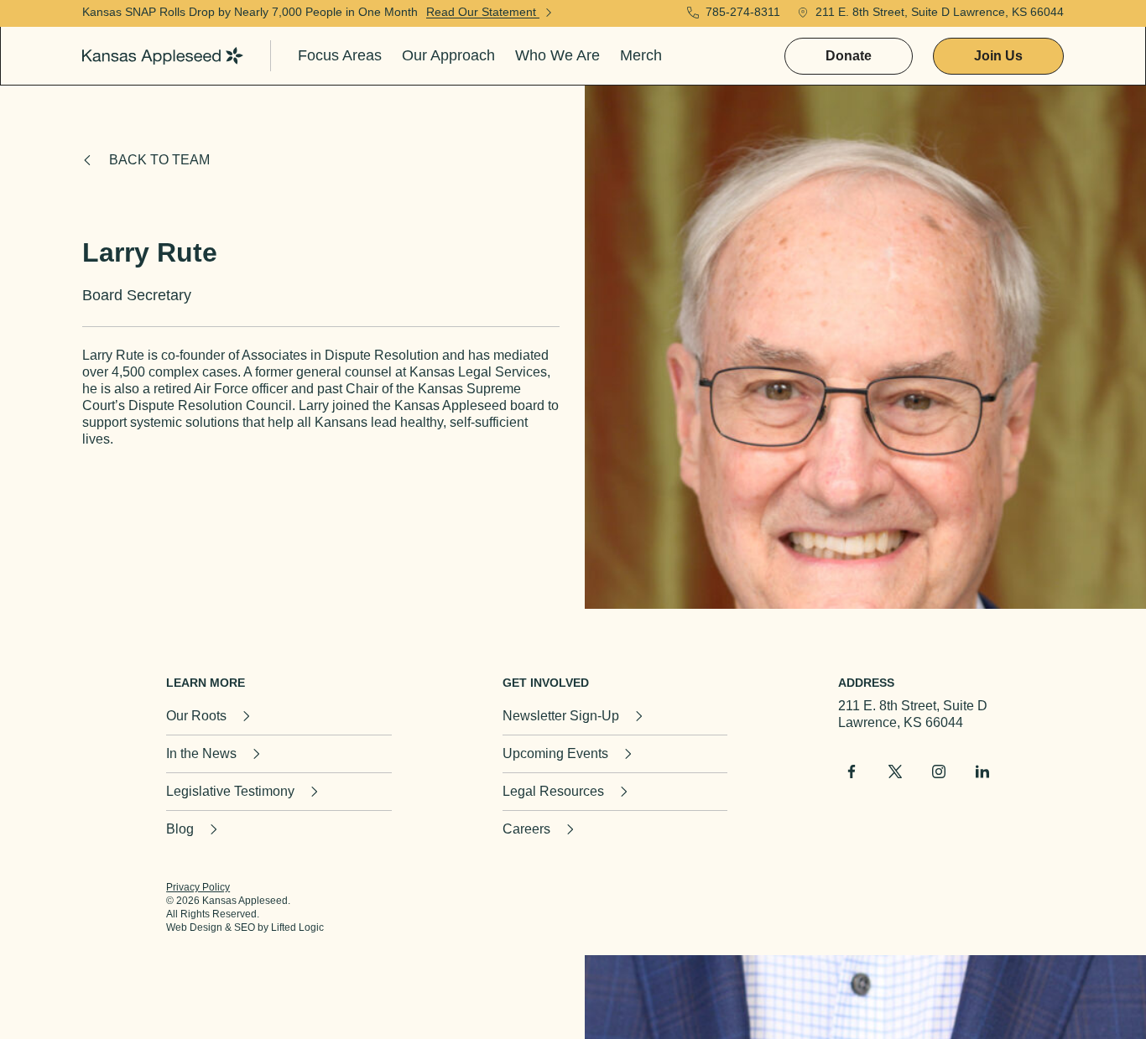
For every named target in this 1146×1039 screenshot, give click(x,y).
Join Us (998, 56)
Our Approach (448, 55)
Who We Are (557, 55)
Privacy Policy (198, 887)
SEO (244, 927)
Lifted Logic (297, 927)
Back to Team (159, 160)
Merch (641, 55)
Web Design (194, 927)
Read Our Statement (482, 11)
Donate (849, 56)
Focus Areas (340, 55)
